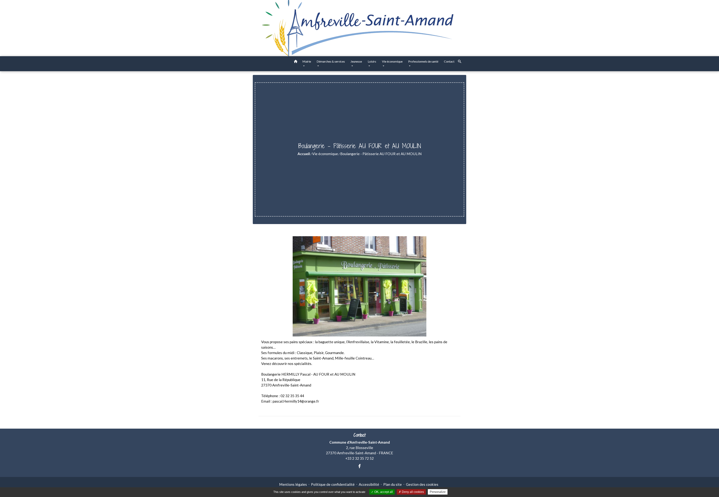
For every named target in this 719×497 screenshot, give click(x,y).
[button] (295, 62)
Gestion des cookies (422, 484)
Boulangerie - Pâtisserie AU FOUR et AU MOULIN (381, 154)
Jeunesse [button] (356, 61)
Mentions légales (293, 484)
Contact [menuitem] (449, 61)
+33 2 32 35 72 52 (359, 458)
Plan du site (392, 484)
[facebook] (359, 466)
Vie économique (325, 154)
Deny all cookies (412, 491)
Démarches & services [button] (331, 61)
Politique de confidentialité (333, 484)
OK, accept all (383, 491)
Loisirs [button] (372, 61)
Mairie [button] (306, 61)
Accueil (304, 154)
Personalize (438, 491)
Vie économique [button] (392, 61)
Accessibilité (369, 484)
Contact (359, 435)
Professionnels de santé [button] (423, 61)
